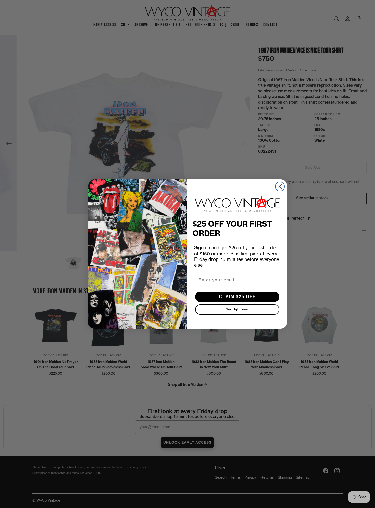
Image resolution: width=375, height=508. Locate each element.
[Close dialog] (279, 186)
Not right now (237, 309)
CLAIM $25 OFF (237, 296)
